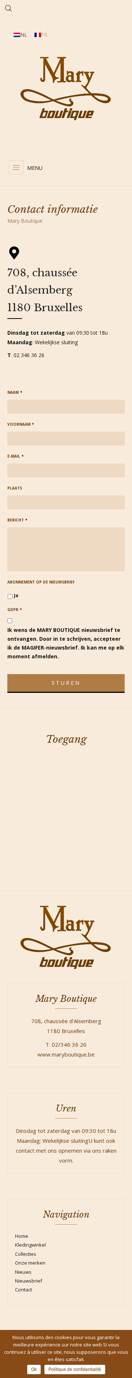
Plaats (14, 488)
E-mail (15, 456)
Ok (34, 1369)
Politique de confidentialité (74, 1369)
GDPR (14, 609)
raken (110, 1150)
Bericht (17, 520)
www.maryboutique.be (66, 1054)
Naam (14, 392)
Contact (23, 1289)
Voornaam (20, 424)
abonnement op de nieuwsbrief (41, 582)
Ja (16, 595)
